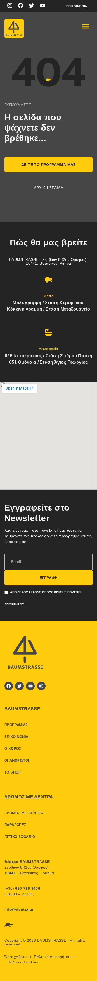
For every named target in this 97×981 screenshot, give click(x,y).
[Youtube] (42, 5)
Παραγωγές (15, 825)
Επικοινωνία (76, 6)
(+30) (22, 888)
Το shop (12, 772)
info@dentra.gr (19, 909)
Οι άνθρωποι (16, 760)
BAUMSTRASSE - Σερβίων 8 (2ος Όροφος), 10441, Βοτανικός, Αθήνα (48, 261)
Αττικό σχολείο (19, 837)
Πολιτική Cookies (23, 962)
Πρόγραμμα (16, 725)
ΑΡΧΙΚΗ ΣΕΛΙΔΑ (48, 188)
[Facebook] (20, 5)
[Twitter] (31, 5)
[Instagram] (9, 5)
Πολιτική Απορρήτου (52, 957)
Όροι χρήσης (15, 957)
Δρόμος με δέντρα (23, 813)
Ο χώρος (12, 749)
